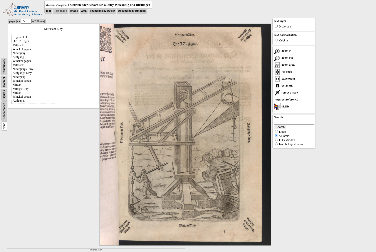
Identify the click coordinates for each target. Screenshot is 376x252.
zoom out (287, 57)
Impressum (96, 250)
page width (288, 78)
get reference (289, 99)
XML (84, 10)
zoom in (286, 50)
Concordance (4, 111)
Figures (4, 94)
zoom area (288, 64)
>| (43, 21)
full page (286, 71)
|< (17, 21)
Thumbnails (4, 66)
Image (74, 10)
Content (4, 82)
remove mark (289, 92)
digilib (285, 106)
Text (48, 10)
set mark (287, 85)
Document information (132, 10)
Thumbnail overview (102, 10)
